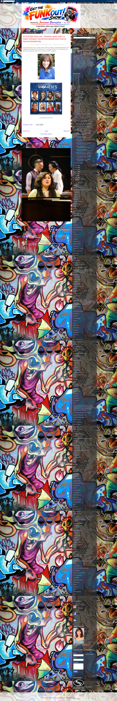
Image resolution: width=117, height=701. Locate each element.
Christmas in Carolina (78, 248)
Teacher (75, 563)
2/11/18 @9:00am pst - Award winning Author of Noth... (83, 160)
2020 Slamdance (77, 187)
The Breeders (76, 570)
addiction (75, 199)
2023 (76, 82)
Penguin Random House (79, 483)
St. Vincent (76, 554)
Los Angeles (76, 426)
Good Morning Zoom (78, 346)
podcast (75, 487)
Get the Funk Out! (86, 50)
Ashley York (76, 215)
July (77, 101)
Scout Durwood (76, 535)
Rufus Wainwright (77, 513)
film (74, 323)
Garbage (75, 344)
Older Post (66, 131)
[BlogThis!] (38, 124)
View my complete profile (79, 68)
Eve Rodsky (76, 313)
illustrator (75, 367)
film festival (76, 325)
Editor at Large (76, 306)
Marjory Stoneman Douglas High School (82, 438)
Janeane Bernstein (77, 372)
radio (74, 504)
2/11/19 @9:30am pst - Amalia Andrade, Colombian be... (83, 153)
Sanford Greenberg (77, 525)
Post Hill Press (76, 490)
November (78, 93)
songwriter (75, 551)
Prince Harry (76, 492)
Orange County (76, 480)
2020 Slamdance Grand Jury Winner (81, 189)
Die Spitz (75, 281)
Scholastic (75, 532)
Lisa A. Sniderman (77, 422)
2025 (76, 78)
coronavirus (76, 253)
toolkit (74, 584)
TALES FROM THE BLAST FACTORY (82, 561)
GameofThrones (77, 341)
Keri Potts (75, 395)
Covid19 (75, 258)
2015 (76, 171)
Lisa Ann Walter (77, 424)
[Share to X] (39, 124)
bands (74, 222)
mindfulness (76, 455)
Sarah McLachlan (77, 530)
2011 (76, 179)
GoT (74, 348)
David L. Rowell (77, 279)
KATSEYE (75, 393)
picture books (76, 485)
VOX (74, 589)
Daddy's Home (76, 260)
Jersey (74, 381)
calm (74, 232)
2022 (76, 84)
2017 (76, 167)
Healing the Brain (77, 360)
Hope (74, 365)
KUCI (74, 403)
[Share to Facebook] (41, 124)
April (77, 108)
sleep (74, 549)
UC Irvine (75, 587)
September (79, 97)
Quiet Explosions (77, 495)
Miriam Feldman (77, 457)
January (78, 163)
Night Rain (75, 471)
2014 (76, 173)
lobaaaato (63, 697)
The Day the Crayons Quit (79, 572)
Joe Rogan (75, 386)
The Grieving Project (78, 579)
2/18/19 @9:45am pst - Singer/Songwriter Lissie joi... (83, 137)
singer (74, 547)
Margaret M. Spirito (77, 436)
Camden (75, 234)
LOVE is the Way (77, 433)
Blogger (73, 697)
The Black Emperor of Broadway (80, 568)
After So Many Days (78, 201)
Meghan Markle (76, 445)
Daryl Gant (75, 274)
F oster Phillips (76, 318)
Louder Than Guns (77, 429)
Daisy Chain (76, 262)
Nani (74, 466)
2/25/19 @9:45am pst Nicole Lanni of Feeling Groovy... (82, 117)
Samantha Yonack (77, 523)
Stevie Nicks (76, 558)
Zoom (74, 596)
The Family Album (77, 575)
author (74, 220)
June (77, 104)
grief (74, 351)
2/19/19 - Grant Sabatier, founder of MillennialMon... (83, 134)
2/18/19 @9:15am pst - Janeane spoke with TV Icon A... (83, 143)
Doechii (75, 288)
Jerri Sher (75, 379)
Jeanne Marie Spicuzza (78, 374)
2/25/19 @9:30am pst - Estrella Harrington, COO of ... (83, 114)
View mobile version (46, 134)
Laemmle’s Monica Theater (79, 417)
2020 (76, 88)
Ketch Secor (76, 398)
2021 (76, 86)
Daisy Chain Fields (77, 265)
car (74, 236)
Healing (75, 358)
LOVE (74, 431)
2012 (76, 177)
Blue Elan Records (77, 229)
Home (46, 131)
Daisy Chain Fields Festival (79, 267)
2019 (76, 90)
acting (74, 194)
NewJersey (75, 469)
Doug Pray (75, 291)
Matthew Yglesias (77, 443)
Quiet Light (75, 497)
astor (74, 218)
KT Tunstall (76, 400)
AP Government (77, 211)
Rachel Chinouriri (77, 499)
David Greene (76, 276)
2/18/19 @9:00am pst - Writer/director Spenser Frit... (83, 147)
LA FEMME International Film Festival (82, 412)
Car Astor (75, 239)
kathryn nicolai (76, 391)
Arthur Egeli (76, 213)
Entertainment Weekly (78, 311)
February (78, 112)
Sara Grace (76, 528)
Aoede (74, 208)
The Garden (76, 577)
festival (75, 320)
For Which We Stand (78, 339)
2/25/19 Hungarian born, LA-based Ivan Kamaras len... (84, 124)
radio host (75, 506)
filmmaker (75, 330)
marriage (75, 440)
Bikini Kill (75, 225)
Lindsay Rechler (77, 419)
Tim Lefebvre (76, 582)
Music (74, 462)
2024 (76, 80)
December (78, 91)
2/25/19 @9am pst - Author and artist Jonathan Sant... (83, 130)
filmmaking (75, 334)
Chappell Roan (76, 241)
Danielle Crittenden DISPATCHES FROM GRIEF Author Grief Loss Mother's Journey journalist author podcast (83, 271)
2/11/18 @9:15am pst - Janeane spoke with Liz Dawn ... (83, 156)
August (78, 99)
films (74, 337)
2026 (76, 76)
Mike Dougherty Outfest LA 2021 (80, 450)
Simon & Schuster (77, 544)
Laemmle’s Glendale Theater (80, 415)
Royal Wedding (76, 511)
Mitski (74, 459)
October (78, 95)
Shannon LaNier (77, 542)
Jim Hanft (75, 384)
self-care (75, 537)
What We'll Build (77, 591)
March (78, 110)
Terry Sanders (76, 565)
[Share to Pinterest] (42, 124)
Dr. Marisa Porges (77, 293)
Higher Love (76, 363)
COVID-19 (75, 255)
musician (75, 464)
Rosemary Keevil (77, 509)
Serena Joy (76, 540)
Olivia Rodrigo (76, 478)
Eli (74, 308)
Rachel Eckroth (76, 502)
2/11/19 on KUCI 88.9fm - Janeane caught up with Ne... (83, 150)
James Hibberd (76, 370)
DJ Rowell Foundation (78, 286)
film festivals (76, 327)
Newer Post (26, 131)
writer (74, 594)
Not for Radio (76, 473)
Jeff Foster (75, 377)
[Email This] (36, 124)
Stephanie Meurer (77, 556)
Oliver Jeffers (76, 476)
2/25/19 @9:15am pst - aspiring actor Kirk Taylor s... (83, 127)
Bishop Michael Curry (78, 227)
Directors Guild (76, 284)
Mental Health (76, 447)
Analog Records (77, 203)
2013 (76, 175)
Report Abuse (77, 601)
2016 (76, 169)
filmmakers (75, 332)
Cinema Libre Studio (78, 250)
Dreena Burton (76, 295)
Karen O (75, 388)
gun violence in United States (80, 353)
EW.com (75, 316)
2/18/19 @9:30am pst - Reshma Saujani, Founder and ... (83, 140)
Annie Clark (76, 206)
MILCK (75, 452)
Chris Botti (75, 246)
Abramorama (76, 192)
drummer (75, 298)
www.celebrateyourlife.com (46, 117)
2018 (76, 165)
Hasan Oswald (76, 356)
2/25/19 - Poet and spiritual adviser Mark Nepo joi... (82, 121)
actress (75, 196)
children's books (77, 243)
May (77, 106)
